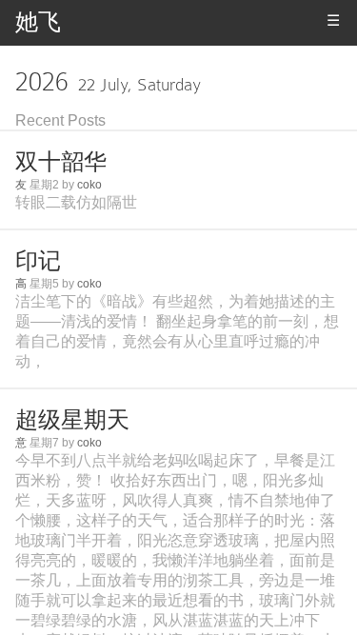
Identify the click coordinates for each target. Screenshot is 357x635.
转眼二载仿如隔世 (76, 202)
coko (89, 184)
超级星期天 (72, 419)
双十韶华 (61, 161)
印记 (38, 260)
